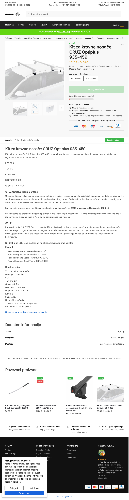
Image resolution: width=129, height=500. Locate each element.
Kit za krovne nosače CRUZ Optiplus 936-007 (109, 406)
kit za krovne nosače (90, 358)
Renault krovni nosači (64, 38)
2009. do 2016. (40, 358)
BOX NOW (63, 31)
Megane (79, 38)
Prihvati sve (24, 493)
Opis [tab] (17, 140)
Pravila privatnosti (44, 457)
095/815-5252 (24, 5)
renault (118, 358)
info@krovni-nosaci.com (114, 2)
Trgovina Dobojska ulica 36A (64, 2)
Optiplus (111, 358)
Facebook (71, 450)
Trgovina (18, 38)
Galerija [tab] (8, 140)
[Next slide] (60, 71)
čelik (73, 358)
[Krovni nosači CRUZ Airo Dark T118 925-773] (122, 44)
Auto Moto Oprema (31, 38)
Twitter (70, 453)
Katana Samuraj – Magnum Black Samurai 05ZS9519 (17, 406)
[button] (118, 25)
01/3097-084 (10, 5)
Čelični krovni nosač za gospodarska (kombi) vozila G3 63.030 (79, 408)
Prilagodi (14, 488)
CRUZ (78, 358)
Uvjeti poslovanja (43, 453)
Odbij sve (34, 488)
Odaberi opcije (49, 416)
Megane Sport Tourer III (94, 38)
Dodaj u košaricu (96, 89)
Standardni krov (113, 38)
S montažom (91, 78)
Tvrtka (8, 450)
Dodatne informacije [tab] (30, 140)
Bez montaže (76, 78)
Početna (8, 38)
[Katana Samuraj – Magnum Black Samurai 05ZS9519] (18, 389)
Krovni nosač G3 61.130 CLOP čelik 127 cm (46, 406)
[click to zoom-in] (34, 70)
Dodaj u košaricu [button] (18, 416)
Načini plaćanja (43, 450)
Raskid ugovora (64, 496)
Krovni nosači (47, 38)
